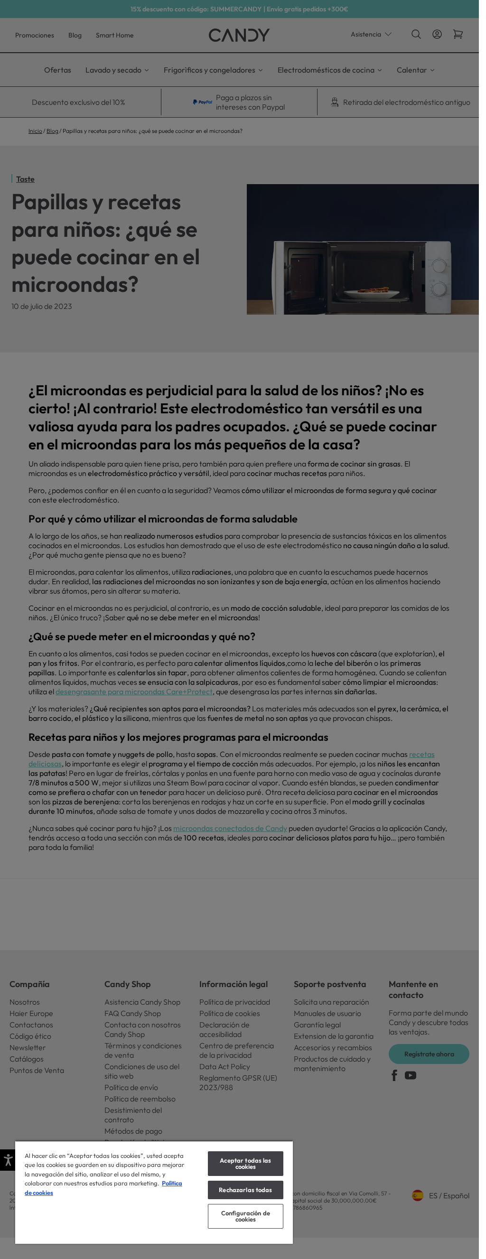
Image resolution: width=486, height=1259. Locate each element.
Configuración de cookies (245, 1216)
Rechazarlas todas (245, 1190)
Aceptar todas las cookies (245, 1163)
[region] (154, 1192)
